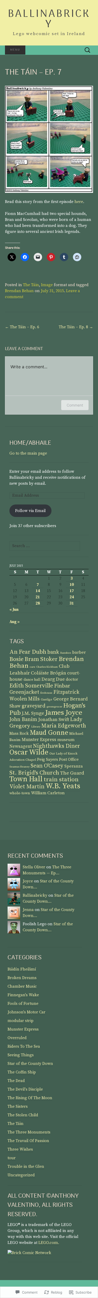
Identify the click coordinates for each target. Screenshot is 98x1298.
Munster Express (39, 740)
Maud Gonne (49, 733)
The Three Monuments (29, 1132)
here (78, 201)
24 (72, 597)
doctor (72, 679)
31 (72, 603)
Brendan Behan (19, 291)
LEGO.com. (48, 1242)
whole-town (19, 793)
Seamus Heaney (19, 767)
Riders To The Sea (24, 1046)
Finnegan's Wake (23, 995)
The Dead (16, 1080)
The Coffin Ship (22, 1072)
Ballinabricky (35, 895)
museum (65, 739)
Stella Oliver (34, 867)
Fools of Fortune (23, 1003)
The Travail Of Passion (28, 1140)
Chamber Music (22, 986)
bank (53, 652)
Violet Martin (26, 786)
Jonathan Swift (53, 720)
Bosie (16, 659)
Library (35, 727)
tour (12, 1158)
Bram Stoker (41, 659)
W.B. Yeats (62, 786)
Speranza (73, 766)
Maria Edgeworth (63, 725)
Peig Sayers (47, 759)
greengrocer (54, 707)
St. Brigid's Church (34, 773)
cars (32, 667)
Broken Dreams (22, 977)
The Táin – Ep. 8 (76, 327)
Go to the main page (28, 453)
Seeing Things (21, 1055)
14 (38, 590)
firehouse (46, 693)
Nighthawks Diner (56, 746)
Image (47, 285)
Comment (75, 405)
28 (38, 603)
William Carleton (48, 793)
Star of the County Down (30, 1063)
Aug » (14, 621)
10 (72, 584)
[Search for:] (87, 50)
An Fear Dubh (27, 652)
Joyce (28, 881)
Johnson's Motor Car (26, 1012)
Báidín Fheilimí (22, 969)
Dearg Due (53, 679)
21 (38, 597)
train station (61, 779)
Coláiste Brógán (48, 673)
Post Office (69, 759)
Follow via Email (30, 510)
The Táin (31, 285)
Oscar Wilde (28, 752)
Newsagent (20, 746)
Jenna (28, 909)
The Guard (72, 773)
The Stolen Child (23, 1115)
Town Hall (26, 779)
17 (72, 590)
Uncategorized (21, 1175)
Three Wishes (20, 1149)
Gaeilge (46, 700)
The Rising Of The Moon (30, 1098)
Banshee (65, 653)
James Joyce (63, 712)
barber (79, 652)
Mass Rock (19, 733)
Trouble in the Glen (26, 1166)
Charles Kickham (47, 667)
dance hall (32, 679)
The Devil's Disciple (25, 1089)
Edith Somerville (31, 685)
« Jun (14, 609)
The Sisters (18, 1106)
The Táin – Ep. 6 (22, 327)
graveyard (33, 706)
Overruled (17, 1037)
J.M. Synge (33, 713)
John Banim (23, 719)
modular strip (20, 1020)
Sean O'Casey (47, 765)
